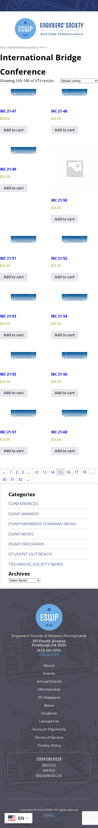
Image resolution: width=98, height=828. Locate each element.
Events (49, 673)
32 (20, 479)
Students (49, 713)
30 (4, 479)
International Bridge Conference (22, 47)
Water (49, 771)
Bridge (49, 765)
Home (3, 47)
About (49, 665)
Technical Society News (35, 564)
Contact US (49, 654)
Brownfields (49, 776)
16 (68, 472)
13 (44, 472)
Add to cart (14, 129)
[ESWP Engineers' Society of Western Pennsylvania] (49, 28)
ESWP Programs (26, 544)
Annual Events (49, 681)
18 (84, 472)
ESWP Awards (23, 514)
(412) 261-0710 (49, 650)
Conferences (23, 503)
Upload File (49, 721)
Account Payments (49, 729)
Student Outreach (30, 554)
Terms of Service (49, 737)
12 (36, 472)
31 (12, 479)
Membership (49, 689)
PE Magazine (49, 697)
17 (76, 472)
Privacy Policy (49, 745)
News (49, 705)
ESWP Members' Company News (42, 524)
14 (52, 472)
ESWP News (21, 534)
